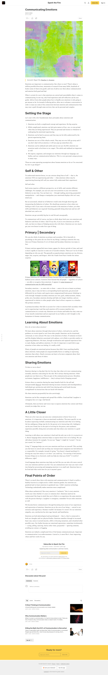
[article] (54, 608)
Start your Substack (49, 667)
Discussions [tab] (37, 600)
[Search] (85, 2)
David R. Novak (28, 13)
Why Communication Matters (36, 616)
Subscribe (95, 3)
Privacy (53, 664)
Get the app (62, 667)
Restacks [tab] (35, 581)
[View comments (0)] (32, 18)
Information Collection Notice (53, 558)
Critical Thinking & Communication (38, 605)
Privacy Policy (66, 558)
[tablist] (32, 580)
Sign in (103, 3)
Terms (58, 664)
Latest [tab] (31, 600)
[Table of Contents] (2, 337)
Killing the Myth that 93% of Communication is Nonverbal (46, 628)
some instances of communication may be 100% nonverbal (49, 283)
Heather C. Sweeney (47, 80)
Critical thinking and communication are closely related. (40, 607)
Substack (46, 671)
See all (28, 640)
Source (38, 385)
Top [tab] (27, 600)
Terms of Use (62, 556)
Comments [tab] (29, 581)
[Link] (23, 113)
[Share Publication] (88, 2)
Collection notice (65, 664)
